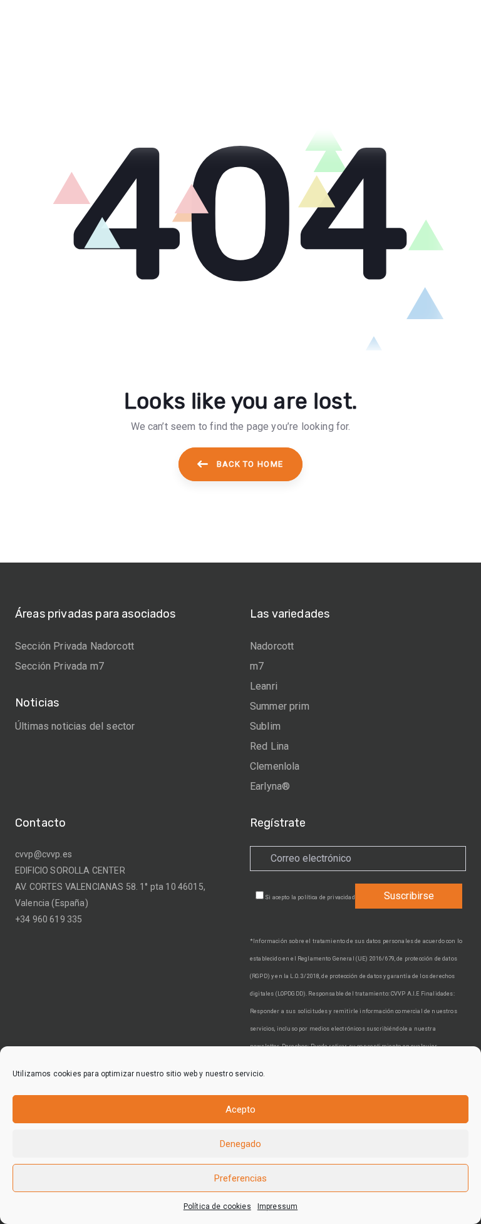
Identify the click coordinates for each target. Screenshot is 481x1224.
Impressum (277, 1206)
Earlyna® (270, 786)
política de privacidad (326, 897)
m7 (257, 666)
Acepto (240, 1109)
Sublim (265, 726)
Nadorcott (272, 646)
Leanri (263, 686)
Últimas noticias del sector (75, 726)
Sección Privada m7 (59, 666)
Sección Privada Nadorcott (74, 646)
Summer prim (279, 706)
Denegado (240, 1144)
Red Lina (269, 746)
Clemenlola (275, 766)
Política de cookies (217, 1206)
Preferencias (240, 1178)
